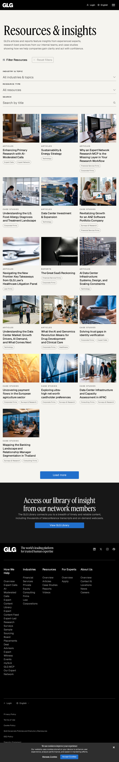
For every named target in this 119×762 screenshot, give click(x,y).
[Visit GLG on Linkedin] (94, 549)
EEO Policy (8, 736)
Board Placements (10, 638)
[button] (91, 5)
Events (7, 659)
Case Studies (49, 585)
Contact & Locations (86, 583)
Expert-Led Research (10, 620)
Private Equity (27, 586)
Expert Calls (10, 585)
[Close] (114, 747)
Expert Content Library (8, 603)
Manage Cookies (49, 756)
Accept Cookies (69, 756)
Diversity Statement (12, 742)
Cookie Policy (9, 725)
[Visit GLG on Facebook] (113, 549)
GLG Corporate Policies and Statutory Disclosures (25, 731)
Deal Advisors (9, 646)
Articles (46, 581)
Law (25, 599)
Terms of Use (9, 720)
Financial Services (28, 579)
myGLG (8, 663)
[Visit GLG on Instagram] (107, 549)
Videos (46, 592)
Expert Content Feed (11, 612)
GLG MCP (9, 666)
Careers (85, 592)
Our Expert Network (10, 672)
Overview (9, 581)
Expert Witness (8, 653)
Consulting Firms (29, 594)
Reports (46, 588)
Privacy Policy (10, 714)
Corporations (30, 603)
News (84, 588)
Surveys (8, 625)
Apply (65, 581)
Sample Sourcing (9, 631)
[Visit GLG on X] (100, 549)
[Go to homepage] (10, 549)
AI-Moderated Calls (10, 592)
